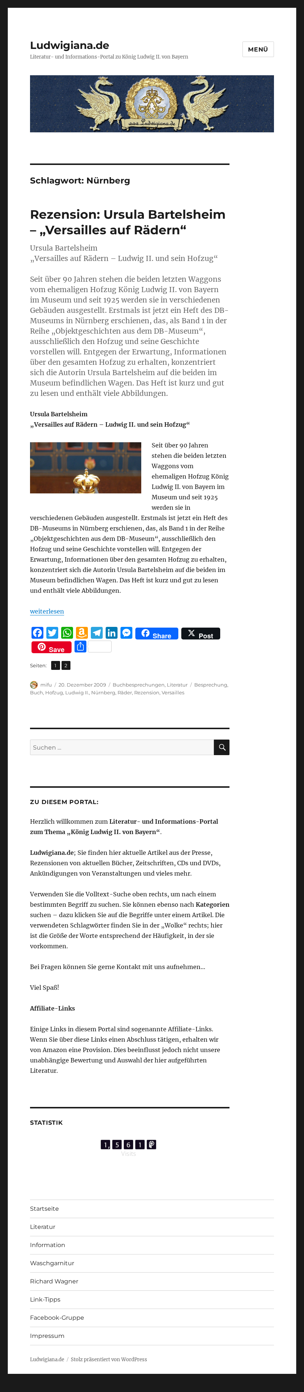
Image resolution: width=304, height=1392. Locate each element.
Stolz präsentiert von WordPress (109, 1359)
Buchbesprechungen (139, 685)
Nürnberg (103, 692)
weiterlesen (47, 611)
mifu (46, 685)
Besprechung (210, 685)
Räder (125, 692)
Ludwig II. (77, 692)
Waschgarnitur (52, 1263)
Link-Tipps (45, 1299)
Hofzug (54, 692)
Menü (258, 49)
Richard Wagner (54, 1281)
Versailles (173, 692)
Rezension (146, 692)
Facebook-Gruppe (57, 1317)
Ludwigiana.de (69, 45)
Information (47, 1245)
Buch (36, 692)
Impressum (47, 1335)
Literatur (177, 685)
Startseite (44, 1208)
